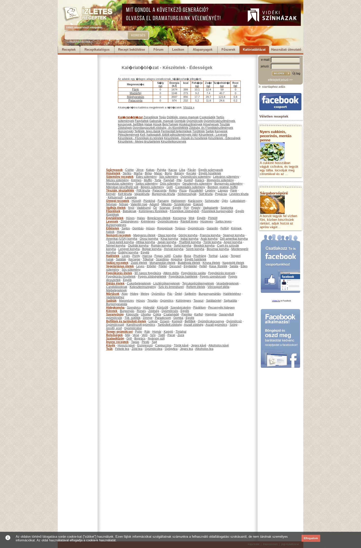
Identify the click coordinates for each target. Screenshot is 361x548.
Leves (126, 256)
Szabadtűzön (115, 338)
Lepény (210, 190)
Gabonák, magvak (161, 121)
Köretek (111, 311)
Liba (182, 170)
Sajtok (210, 131)
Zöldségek (125, 128)
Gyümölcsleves (168, 221)
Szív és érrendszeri (171, 287)
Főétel (163, 266)
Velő (145, 335)
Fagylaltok (142, 121)
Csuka (177, 256)
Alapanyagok (202, 49)
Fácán (192, 170)
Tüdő (161, 335)
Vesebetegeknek (227, 283)
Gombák (180, 121)
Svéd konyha (182, 245)
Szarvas (164, 207)
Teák (109, 349)
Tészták (225, 124)
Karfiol (198, 314)
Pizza (183, 190)
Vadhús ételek (116, 207)
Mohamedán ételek (162, 263)
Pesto (145, 342)
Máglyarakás (135, 97)
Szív (153, 335)
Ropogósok (165, 228)
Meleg (145, 294)
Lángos (223, 190)
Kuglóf (188, 180)
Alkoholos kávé (218, 345)
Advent (154, 204)
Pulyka (161, 170)
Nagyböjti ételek (233, 263)
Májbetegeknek (116, 290)
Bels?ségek (170, 124)
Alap (125, 294)
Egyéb (177, 207)
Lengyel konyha (129, 249)
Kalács (199, 180)
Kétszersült (115, 197)
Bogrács (139, 338)
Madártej (135, 93)
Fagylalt (169, 180)
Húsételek (113, 173)
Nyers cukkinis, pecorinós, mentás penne (276, 136)
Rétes (173, 190)
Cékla (157, 314)
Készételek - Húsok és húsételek (186, 138)
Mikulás (166, 204)
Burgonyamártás (210, 294)
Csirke (129, 170)
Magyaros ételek (144, 235)
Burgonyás (127, 311)
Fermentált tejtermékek (176, 131)
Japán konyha (166, 242)
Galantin (212, 228)
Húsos (130, 218)
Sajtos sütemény (147, 183)
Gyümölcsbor (133, 328)
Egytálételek (115, 218)
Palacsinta (135, 100)
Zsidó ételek (139, 263)
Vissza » (188, 107)
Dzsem (164, 321)
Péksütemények (128, 134)
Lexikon (178, 49)
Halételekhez (232, 294)
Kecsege (134, 259)
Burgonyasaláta (116, 304)
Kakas (150, 170)
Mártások (112, 294)
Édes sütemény (146, 176)
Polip (138, 331)
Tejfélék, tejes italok (147, 131)
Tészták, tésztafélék (120, 190)
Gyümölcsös (196, 228)
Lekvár (153, 321)
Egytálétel (190, 266)
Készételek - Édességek (187, 67)
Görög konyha (188, 235)
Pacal (171, 335)
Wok (191, 218)
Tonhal (213, 256)
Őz (155, 207)
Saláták (121, 259)
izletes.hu (276, 301)
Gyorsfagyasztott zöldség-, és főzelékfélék (160, 128)
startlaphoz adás (273, 87)
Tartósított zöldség (170, 324)
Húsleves (206, 221)
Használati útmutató (286, 49)
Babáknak (129, 211)
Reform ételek (195, 287)
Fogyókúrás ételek (119, 273)
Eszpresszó (145, 345)
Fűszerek (228, 49)
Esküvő (198, 204)
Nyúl (131, 207)
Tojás (162, 117)
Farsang (163, 201)
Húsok (157, 124)
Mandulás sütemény (119, 183)
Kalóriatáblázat (254, 49)
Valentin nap (139, 204)
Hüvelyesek (211, 124)
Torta (157, 180)
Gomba (178, 318)
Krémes (136, 180)
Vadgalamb (210, 207)
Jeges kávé (198, 345)
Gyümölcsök (194, 121)
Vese (136, 335)
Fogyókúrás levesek (221, 273)
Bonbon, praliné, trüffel (223, 187)
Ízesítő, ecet (114, 328)
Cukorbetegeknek (139, 283)
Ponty (136, 256)
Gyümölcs (158, 294)
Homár (156, 331)
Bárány (179, 173)
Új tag (296, 73)
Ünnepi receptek (117, 201)
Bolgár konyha (152, 249)
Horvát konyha (173, 249)
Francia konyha (210, 235)
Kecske (191, 173)
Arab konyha (209, 238)
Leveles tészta (239, 194)
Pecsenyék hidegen (221, 307)
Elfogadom (311, 538)
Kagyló (168, 331)
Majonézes (126, 300)
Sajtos (126, 228)
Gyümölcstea (153, 349)
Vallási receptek (117, 263)
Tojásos (180, 228)
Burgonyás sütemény (228, 183)
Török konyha (212, 242)
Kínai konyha (169, 238)
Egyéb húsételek (210, 173)
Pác (169, 294)
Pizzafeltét (196, 190)
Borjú (168, 173)
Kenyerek (221, 131)
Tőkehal (148, 259)
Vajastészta (142, 194)
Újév (225, 201)
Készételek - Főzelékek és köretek (140, 138)
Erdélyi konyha (128, 252)
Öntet (178, 294)
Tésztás (152, 300)
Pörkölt (212, 218)
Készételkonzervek (173, 141)
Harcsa (147, 256)
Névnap (111, 204)
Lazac (224, 256)
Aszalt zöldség (193, 324)
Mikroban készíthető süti (122, 187)
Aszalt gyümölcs (216, 324)
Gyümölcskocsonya (211, 321)
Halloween (178, 201)
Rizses (141, 311)
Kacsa (172, 170)
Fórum (158, 49)
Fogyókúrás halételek (183, 276)
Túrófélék (198, 131)
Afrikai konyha (145, 242)
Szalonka (227, 207)
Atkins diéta (171, 273)
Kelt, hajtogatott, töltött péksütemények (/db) (169, 134)
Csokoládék (207, 117)
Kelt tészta (125, 194)
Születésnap (182, 204)
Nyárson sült (156, 338)
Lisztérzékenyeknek (166, 283)
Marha (138, 173)
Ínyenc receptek (117, 342)
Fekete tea (122, 349)
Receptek (69, 49)
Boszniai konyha (218, 249)
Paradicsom (163, 318)
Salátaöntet (213, 300)
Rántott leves (189, 221)
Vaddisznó (144, 207)
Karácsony (195, 201)
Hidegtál (148, 307)
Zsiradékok (150, 117)
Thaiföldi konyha (190, 242)
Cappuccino (163, 345)
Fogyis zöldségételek (152, 276)
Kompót (177, 321)
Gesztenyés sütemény (197, 183)
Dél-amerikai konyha (234, 238)
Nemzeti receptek (118, 235)
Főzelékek (113, 211)
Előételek (112, 228)
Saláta (234, 266)
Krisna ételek (211, 263)
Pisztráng (200, 256)
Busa (187, 256)
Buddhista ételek (189, 263)
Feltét (203, 266)
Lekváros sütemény (226, 176)
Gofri (170, 187)
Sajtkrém (190, 294)
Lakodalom (237, 201)
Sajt (154, 342)
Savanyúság (115, 314)
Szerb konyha (195, 249)
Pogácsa (221, 194)
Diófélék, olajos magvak (183, 117)
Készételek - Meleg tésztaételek (139, 141)
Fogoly (195, 207)
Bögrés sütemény (152, 187)
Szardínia (162, 259)
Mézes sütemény (117, 180)
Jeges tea (186, 349)
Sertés (127, 173)
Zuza (181, 335)
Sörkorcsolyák (187, 194)
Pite (179, 180)
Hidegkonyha (115, 307)
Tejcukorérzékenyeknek (198, 283)
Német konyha (115, 245)
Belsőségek (114, 335)
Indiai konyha (189, 238)
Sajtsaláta (230, 300)
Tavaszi (199, 300)
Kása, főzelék (218, 266)
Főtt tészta (143, 190)
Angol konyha (233, 242)
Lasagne (131, 197)
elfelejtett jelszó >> (280, 80)
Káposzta (132, 314)
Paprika (186, 314)
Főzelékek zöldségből (184, 211)
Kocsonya (179, 218)
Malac (158, 173)
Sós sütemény (168, 176)
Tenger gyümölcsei (119, 331)
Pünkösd (149, 201)
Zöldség (153, 311)
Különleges (183, 300)
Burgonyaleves (116, 225)
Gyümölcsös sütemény (195, 176)
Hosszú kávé (126, 345)
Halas (141, 218)
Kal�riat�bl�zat (140, 67)
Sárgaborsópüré (274, 193)
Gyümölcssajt (115, 324)
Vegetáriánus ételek (120, 266)
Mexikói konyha (204, 245)
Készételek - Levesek (213, 134)
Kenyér (111, 194)
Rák (147, 331)
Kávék (110, 345)
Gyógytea (171, 349)
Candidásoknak (116, 287)
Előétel (151, 266)
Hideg (134, 294)
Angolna (176, 259)
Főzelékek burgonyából (217, 211)
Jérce (140, 170)
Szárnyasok (114, 170)
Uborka (146, 314)
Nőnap (123, 204)
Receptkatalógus (97, 49)
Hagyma (211, 314)
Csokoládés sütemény (190, 187)
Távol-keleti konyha (121, 242)
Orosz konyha (149, 238)
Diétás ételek (115, 283)
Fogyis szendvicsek (213, 276)
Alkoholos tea (204, 349)
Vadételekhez (115, 297)
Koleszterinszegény (143, 287)
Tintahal (181, 331)
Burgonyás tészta (163, 194)
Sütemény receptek (120, 176)
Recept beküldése (131, 49)
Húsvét (136, 201)
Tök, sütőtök (132, 318)
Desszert (175, 266)
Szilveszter (212, 201)
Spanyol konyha (234, 235)
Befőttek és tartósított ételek (126, 321)
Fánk (135, 89)
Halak (148, 124)
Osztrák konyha (138, 245)
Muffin (148, 180)
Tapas (135, 342)
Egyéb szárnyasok (210, 170)
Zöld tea (137, 349)
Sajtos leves (223, 221)
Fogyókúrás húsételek (121, 276)
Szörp (233, 324)
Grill (129, 338)
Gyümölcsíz (234, 321)
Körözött (162, 307)
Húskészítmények (190, 124)
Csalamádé (171, 314)
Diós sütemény (170, 183)
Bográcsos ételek (158, 218)
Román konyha (161, 245)
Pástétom (199, 307)
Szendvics (134, 307)
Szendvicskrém (180, 307)
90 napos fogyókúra (148, 273)
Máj (127, 335)
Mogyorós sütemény (220, 180)
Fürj (186, 207)
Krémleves (148, 221)
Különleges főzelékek (153, 211)
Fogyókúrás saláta (193, 273)
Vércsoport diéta (218, 287)
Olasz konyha (167, 235)
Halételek (112, 256)
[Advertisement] (77, 128)
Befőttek (190, 321)
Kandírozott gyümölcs (140, 324)
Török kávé (181, 345)
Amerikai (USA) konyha (121, 238)
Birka (148, 173)
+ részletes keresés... (79, 41)
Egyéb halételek (195, 259)
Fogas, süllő (162, 256)
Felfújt (225, 228)
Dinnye (148, 318)
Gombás (138, 228)
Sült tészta (206, 194)
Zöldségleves (130, 221)
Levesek (112, 221)
